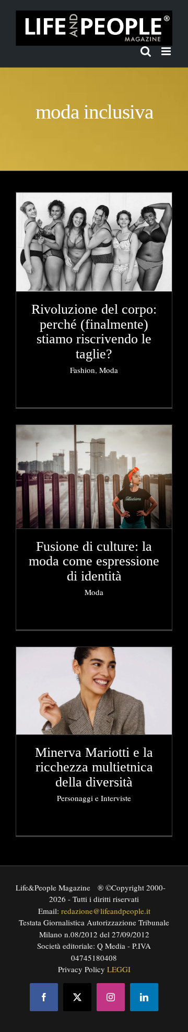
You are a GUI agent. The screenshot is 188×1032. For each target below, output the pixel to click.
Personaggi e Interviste (94, 798)
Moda (108, 370)
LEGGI (119, 969)
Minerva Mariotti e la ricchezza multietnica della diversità (94, 767)
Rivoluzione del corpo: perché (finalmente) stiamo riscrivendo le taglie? (94, 332)
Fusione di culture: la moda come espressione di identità (94, 561)
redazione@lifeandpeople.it (105, 911)
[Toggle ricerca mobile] (145, 51)
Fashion (82, 370)
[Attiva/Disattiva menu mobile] (166, 51)
